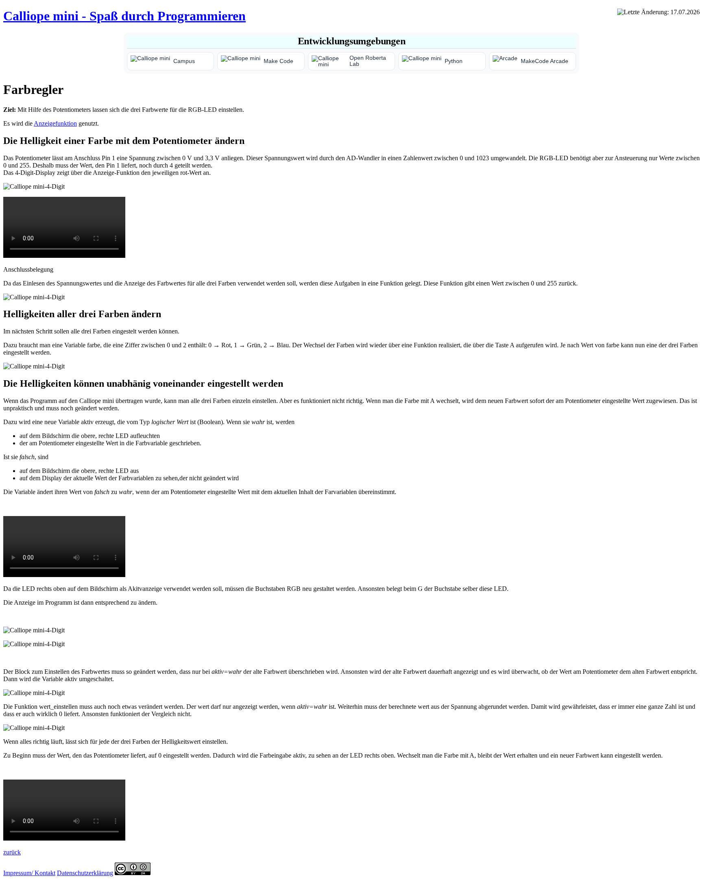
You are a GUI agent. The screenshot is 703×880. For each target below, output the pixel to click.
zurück (12, 852)
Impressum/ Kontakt (29, 872)
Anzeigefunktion (55, 123)
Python (454, 61)
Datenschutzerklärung (85, 872)
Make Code (278, 61)
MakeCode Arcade (544, 61)
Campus (184, 61)
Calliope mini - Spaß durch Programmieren (124, 16)
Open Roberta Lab (367, 61)
